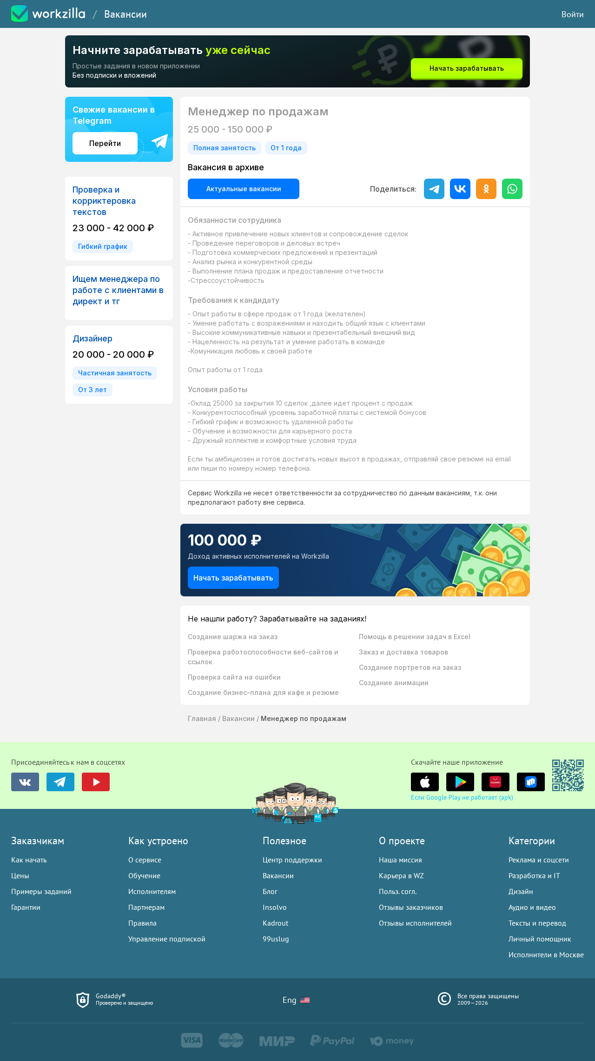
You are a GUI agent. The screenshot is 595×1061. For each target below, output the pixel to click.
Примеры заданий (41, 891)
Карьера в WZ (401, 875)
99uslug (276, 938)
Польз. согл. (397, 891)
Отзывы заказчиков (411, 907)
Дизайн (521, 891)
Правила (142, 923)
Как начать (28, 859)
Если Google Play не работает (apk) (462, 797)
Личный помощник (540, 938)
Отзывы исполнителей (415, 923)
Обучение (144, 875)
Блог (270, 891)
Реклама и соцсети (539, 859)
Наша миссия (400, 859)
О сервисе (144, 859)
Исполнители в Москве (546, 954)
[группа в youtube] (96, 782)
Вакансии (125, 13)
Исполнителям (152, 891)
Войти (573, 14)
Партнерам (146, 907)
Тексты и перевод (537, 923)
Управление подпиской (166, 938)
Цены (20, 875)
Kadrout (275, 923)
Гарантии (25, 907)
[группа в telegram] (60, 782)
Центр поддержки (292, 859)
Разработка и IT (534, 875)
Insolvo (275, 907)
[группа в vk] (25, 782)
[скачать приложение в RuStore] (531, 782)
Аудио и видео (532, 907)
